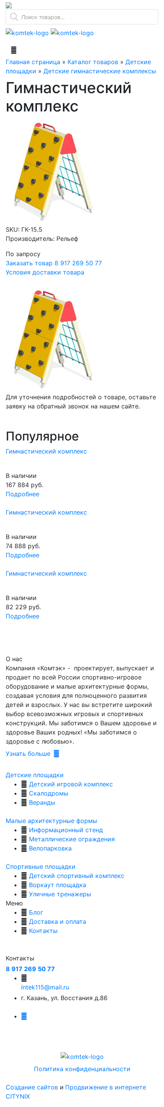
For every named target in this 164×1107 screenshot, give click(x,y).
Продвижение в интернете (105, 1087)
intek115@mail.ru (45, 987)
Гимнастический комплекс (46, 451)
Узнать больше (28, 753)
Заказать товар (29, 263)
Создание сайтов (33, 1087)
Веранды (42, 802)
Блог (36, 912)
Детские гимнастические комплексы (99, 71)
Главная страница (33, 62)
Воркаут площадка (57, 885)
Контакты (43, 930)
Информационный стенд (66, 830)
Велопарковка (50, 848)
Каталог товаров (93, 62)
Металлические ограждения (72, 839)
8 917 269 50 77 (78, 263)
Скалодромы (48, 793)
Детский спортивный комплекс (76, 875)
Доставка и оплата (57, 921)
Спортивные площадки (41, 866)
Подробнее (22, 494)
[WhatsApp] (9, 4)
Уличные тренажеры (60, 894)
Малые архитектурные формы (51, 821)
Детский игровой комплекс (71, 784)
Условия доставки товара (45, 272)
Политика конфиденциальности (82, 1069)
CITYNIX (18, 1096)
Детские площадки (35, 775)
